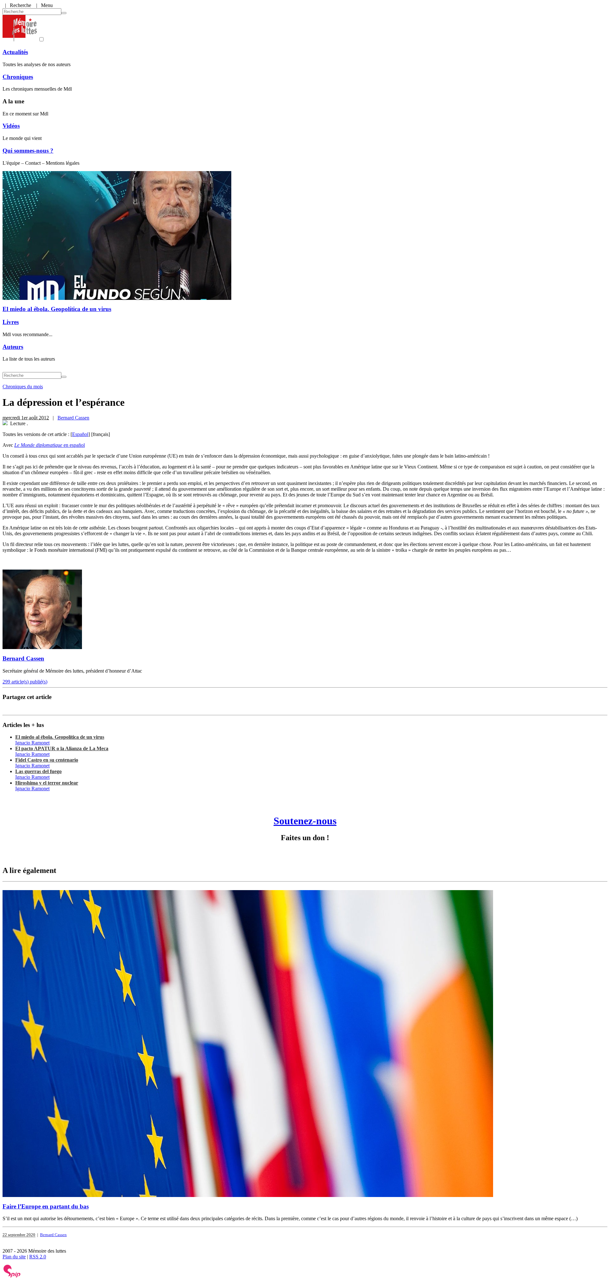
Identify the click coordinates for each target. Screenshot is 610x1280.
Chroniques (18, 76)
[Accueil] (20, 39)
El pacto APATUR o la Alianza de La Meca (61, 748)
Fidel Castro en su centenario (46, 760)
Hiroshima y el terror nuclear (46, 782)
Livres (11, 322)
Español (80, 434)
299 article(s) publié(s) (25, 681)
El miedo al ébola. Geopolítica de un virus (57, 309)
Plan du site (14, 1256)
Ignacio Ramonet (32, 742)
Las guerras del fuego (38, 771)
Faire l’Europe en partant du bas (46, 1206)
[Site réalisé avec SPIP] (12, 1276)
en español (49, 445)
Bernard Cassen (73, 417)
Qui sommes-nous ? (28, 150)
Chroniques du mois (23, 386)
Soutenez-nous (305, 821)
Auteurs (13, 346)
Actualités (15, 52)
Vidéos (11, 125)
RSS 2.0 (37, 1256)
